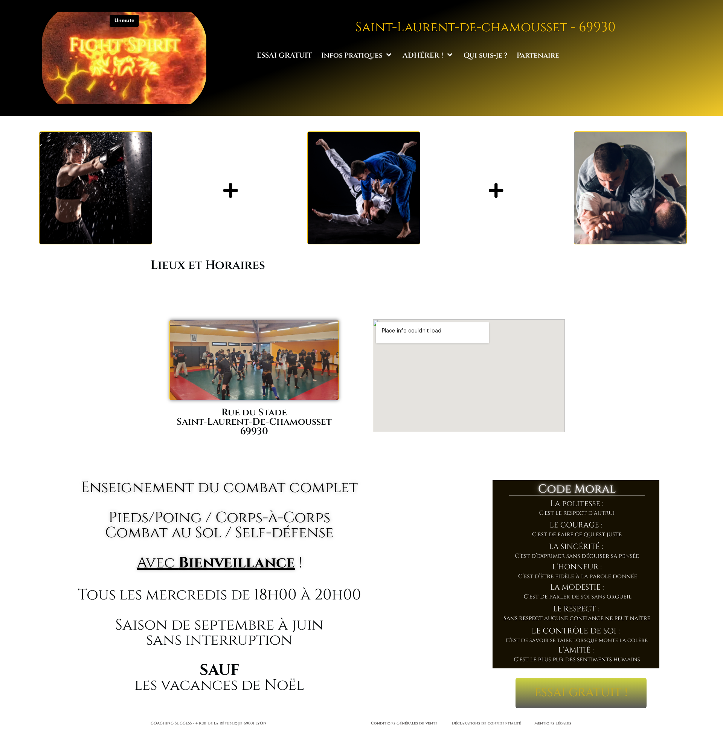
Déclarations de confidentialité (486, 723)
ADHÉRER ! (423, 55)
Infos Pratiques (351, 55)
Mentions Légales (552, 723)
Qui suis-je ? (485, 55)
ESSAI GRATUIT (284, 55)
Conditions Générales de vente (404, 723)
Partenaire (538, 55)
